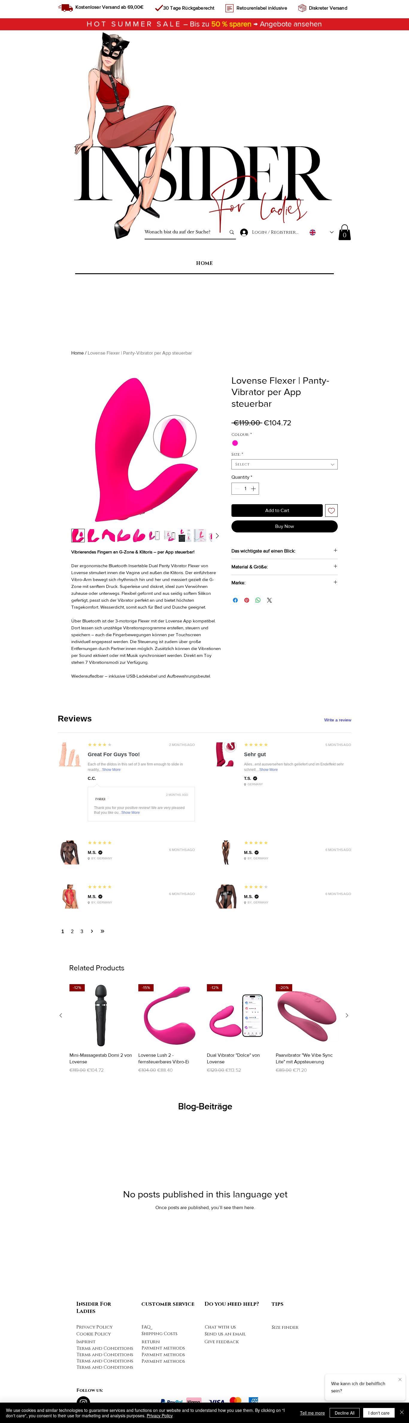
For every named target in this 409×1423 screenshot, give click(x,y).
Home (77, 352)
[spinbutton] (245, 488)
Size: (237, 454)
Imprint (86, 1342)
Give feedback (222, 1342)
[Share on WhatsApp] (258, 600)
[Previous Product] (60, 1015)
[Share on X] (269, 600)
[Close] (401, 1412)
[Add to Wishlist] (331, 510)
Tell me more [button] (312, 1413)
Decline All (345, 1413)
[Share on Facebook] (235, 600)
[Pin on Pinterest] (246, 600)
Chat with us (220, 1327)
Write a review (337, 720)
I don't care (379, 1413)
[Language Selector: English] (321, 232)
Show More (111, 770)
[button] (344, 232)
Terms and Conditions (104, 1348)
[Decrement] (236, 488)
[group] (204, 1032)
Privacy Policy (94, 1327)
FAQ (146, 1327)
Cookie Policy (93, 1334)
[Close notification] (400, 1380)
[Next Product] (347, 1015)
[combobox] (284, 464)
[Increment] (254, 488)
